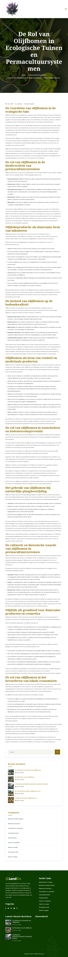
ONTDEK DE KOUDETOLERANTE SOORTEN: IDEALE (31, 784)
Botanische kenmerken (14, 823)
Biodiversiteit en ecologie (45, 882)
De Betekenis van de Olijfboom (24, 777)
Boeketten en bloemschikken (15, 819)
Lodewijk (19, 104)
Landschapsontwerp (13, 833)
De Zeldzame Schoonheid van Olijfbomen (28, 770)
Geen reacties (30, 104)
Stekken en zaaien (13, 847)
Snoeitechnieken (12, 838)
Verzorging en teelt (13, 852)
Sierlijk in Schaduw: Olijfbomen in (26, 798)
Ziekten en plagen (13, 856)
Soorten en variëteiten (14, 842)
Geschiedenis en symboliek (15, 828)
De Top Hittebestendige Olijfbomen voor (28, 791)
